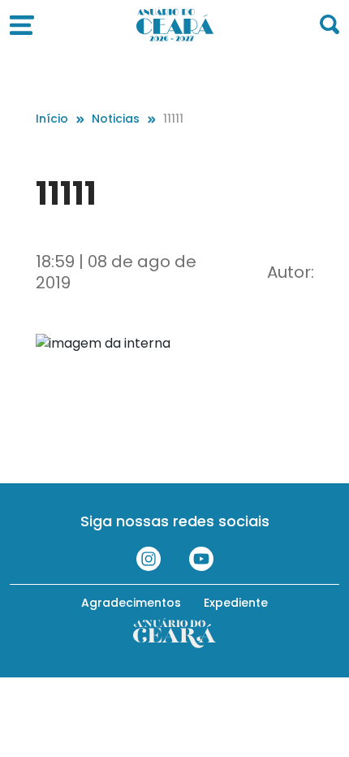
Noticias (116, 118)
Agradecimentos (131, 603)
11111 (173, 118)
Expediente (236, 603)
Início (52, 118)
